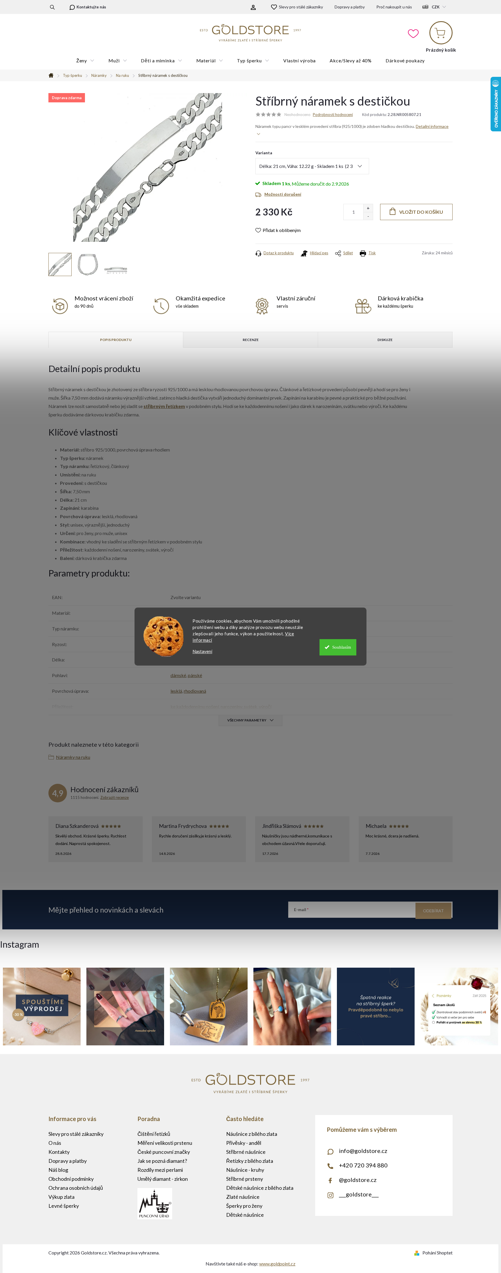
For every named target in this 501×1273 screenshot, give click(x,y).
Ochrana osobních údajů (75, 1188)
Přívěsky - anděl (243, 1143)
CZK (436, 7)
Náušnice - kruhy (245, 1170)
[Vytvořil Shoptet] (418, 1252)
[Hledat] (52, 7)
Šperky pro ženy (244, 1206)
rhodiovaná (195, 691)
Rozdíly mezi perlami (160, 1170)
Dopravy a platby (350, 6)
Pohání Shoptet (437, 1252)
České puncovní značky (163, 1152)
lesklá (176, 691)
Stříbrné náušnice (246, 1152)
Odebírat (433, 910)
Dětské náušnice (245, 1215)
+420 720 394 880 (363, 1165)
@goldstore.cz (358, 1179)
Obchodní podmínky (71, 1179)
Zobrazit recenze (114, 797)
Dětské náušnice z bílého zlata (259, 1188)
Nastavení (202, 651)
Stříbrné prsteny (244, 1179)
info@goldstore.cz (363, 1150)
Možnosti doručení (282, 194)
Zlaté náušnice (242, 1197)
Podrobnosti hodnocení (333, 114)
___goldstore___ (359, 1194)
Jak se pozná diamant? (162, 1161)
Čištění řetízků (153, 1134)
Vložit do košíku (421, 212)
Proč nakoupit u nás (394, 6)
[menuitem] (85, 61)
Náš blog (58, 1170)
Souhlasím (341, 647)
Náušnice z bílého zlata (251, 1134)
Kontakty (59, 1152)
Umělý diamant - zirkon (162, 1179)
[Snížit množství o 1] (368, 216)
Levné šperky (63, 1206)
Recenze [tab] (251, 340)
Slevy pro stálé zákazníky (301, 6)
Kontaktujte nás (91, 7)
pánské (195, 675)
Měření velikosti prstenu (164, 1143)
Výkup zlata (61, 1197)
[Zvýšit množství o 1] (368, 208)
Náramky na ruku (73, 757)
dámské (178, 675)
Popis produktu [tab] (116, 340)
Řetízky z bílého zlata (249, 1161)
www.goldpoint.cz (277, 1263)
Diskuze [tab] (385, 340)
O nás (54, 1143)
